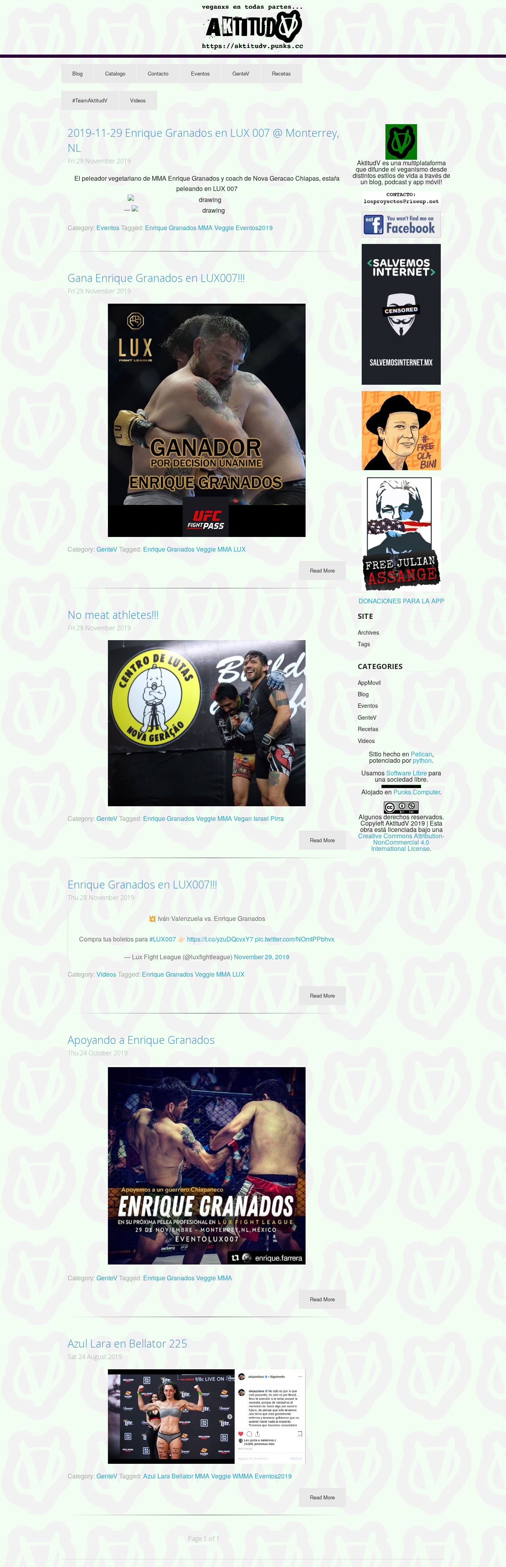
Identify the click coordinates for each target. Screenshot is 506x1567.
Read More (322, 570)
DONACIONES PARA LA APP (401, 600)
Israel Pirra (268, 818)
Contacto (158, 73)
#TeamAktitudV (90, 100)
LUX (240, 549)
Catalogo (115, 73)
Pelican (421, 753)
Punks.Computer (416, 791)
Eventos (200, 73)
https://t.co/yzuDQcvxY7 (220, 938)
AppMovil (369, 682)
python (422, 760)
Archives (368, 632)
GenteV (240, 73)
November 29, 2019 (261, 956)
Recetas (281, 73)
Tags (364, 644)
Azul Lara (157, 1475)
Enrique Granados (171, 227)
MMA (206, 227)
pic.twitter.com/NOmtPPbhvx (294, 938)
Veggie (225, 227)
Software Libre (406, 772)
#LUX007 (162, 938)
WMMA (243, 1475)
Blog (77, 73)
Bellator (183, 1475)
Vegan (243, 818)
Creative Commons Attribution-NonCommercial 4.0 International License (401, 842)
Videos (138, 100)
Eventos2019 (254, 227)
